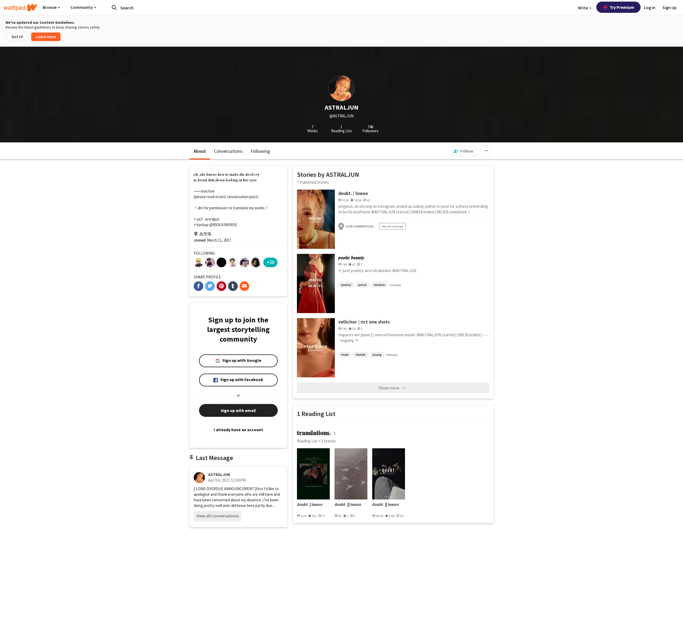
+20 (270, 262)
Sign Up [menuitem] (669, 7)
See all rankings (392, 226)
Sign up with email (238, 410)
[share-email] (244, 286)
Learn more (46, 36)
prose (362, 285)
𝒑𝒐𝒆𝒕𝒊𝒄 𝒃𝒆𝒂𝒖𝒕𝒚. (351, 257)
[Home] (20, 8)
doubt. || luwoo (348, 504)
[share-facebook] (198, 286)
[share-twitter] (210, 286)
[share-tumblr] (233, 286)
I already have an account (238, 429)
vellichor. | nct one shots (364, 322)
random (379, 285)
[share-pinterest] (221, 286)
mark (344, 355)
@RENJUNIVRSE (223, 224)
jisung (377, 355)
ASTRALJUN (219, 474)
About (199, 151)
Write (583, 7)
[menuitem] (463, 151)
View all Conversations (217, 515)
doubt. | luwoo (353, 193)
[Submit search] (114, 7)
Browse (50, 7)
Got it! (17, 36)
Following (260, 151)
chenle (361, 355)
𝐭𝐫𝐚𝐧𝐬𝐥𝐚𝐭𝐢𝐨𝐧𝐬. (314, 433)
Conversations (228, 151)
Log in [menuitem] (649, 7)
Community (82, 7)
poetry (346, 285)
